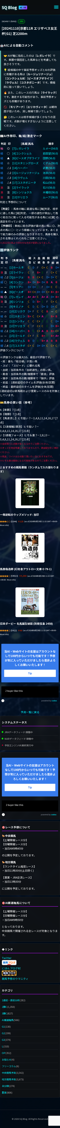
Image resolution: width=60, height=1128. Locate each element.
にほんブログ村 (11, 968)
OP (3, 1053)
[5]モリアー (17, 287)
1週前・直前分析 (11, 1000)
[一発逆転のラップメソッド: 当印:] (30, 493)
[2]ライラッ (17, 272)
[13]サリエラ (20, 197)
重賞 (4, 1092)
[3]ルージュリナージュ (26, 173)
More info (4, 525)
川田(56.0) (49, 178)
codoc (54, 700)
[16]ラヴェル (20, 178)
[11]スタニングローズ (25, 163)
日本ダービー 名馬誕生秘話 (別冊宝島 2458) (26, 623)
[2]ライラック (20, 187)
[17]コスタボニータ (24, 182)
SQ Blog (14, 7)
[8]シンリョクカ (22, 192)
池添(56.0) (49, 173)
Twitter (6, 958)
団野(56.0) (49, 158)
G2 (3, 1033)
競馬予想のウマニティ (15, 979)
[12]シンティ (17, 321)
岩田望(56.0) (50, 153)
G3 (3, 1039)
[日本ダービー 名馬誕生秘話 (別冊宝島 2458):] (30, 602)
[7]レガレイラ (20, 148)
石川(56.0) (49, 187)
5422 (14, 630)
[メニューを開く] (56, 7)
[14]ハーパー (20, 168)
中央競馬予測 (9, 1072)
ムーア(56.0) (50, 197)
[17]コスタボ (17, 346)
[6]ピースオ (17, 292)
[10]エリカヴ (17, 311)
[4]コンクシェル (22, 153)
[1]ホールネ (17, 267)
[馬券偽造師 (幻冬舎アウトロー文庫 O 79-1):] (30, 548)
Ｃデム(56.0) (50, 163)
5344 (14, 521)
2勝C (4, 1006)
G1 (3, 1026)
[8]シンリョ (17, 302)
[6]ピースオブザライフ (26, 158)
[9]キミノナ (17, 306)
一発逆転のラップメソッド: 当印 (19, 515)
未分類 (5, 1086)
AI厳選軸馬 (8, 1020)
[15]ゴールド (17, 336)
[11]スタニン (17, 316)
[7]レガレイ (17, 297)
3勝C (4, 1013)
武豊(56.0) (49, 168)
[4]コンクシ (17, 282)
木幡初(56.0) (50, 192)
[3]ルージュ (17, 277)
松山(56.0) (49, 182)
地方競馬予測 (9, 1079)
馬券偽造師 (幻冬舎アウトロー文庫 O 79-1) (26, 569)
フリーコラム (9, 1066)
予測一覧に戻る (30, 712)
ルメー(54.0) (50, 148)
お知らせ (6, 1059)
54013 (14, 575)
